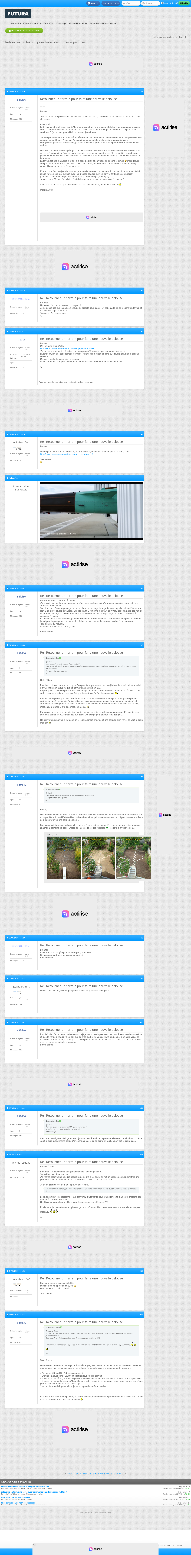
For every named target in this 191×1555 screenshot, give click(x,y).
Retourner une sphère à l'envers (15, 1497)
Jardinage (62, 23)
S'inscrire (93, 3)
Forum (14, 23)
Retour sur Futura (111, 3)
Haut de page (177, 1545)
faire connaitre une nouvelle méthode (18, 1503)
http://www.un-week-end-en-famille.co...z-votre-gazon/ (66, 454)
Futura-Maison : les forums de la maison (37, 23)
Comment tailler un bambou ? (111, 1473)
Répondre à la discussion (24, 30)
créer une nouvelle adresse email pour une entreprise (25, 1486)
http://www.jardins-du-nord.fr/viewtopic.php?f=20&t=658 (67, 348)
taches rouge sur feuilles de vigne (81, 1473)
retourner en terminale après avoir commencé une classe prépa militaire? (34, 1492)
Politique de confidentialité (159, 1545)
